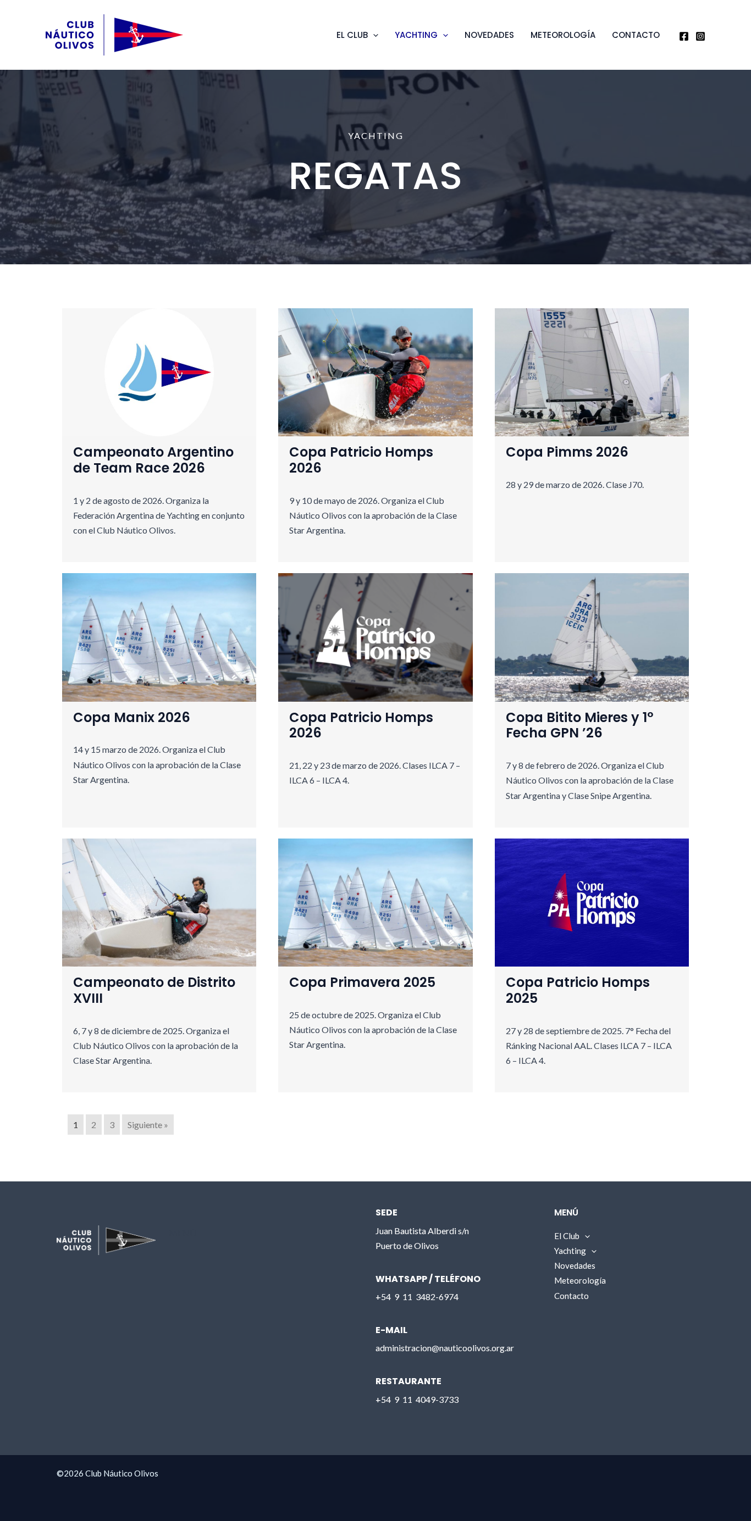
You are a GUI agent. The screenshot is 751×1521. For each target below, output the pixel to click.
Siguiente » (148, 1124)
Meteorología (563, 35)
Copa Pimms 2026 (567, 452)
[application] (373, 35)
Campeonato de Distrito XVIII (154, 990)
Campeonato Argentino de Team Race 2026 (153, 460)
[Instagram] (700, 36)
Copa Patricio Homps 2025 (578, 990)
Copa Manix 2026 (131, 717)
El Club (352, 35)
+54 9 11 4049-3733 (417, 1399)
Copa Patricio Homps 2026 (361, 460)
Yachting (416, 35)
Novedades (489, 35)
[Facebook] (684, 36)
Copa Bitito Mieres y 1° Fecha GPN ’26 (579, 725)
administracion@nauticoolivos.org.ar (444, 1347)
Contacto (636, 35)
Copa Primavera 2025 (362, 982)
